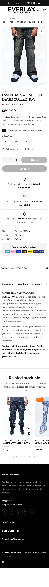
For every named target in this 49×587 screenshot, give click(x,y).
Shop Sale (37, 3)
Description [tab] (8, 284)
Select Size (7, 136)
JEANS (13, 19)
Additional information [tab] (30, 284)
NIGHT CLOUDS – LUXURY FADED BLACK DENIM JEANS (16, 441)
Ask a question (13, 149)
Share (30, 149)
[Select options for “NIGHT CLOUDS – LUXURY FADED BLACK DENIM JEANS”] (29, 433)
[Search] (38, 10)
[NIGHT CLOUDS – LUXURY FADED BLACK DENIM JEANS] (17, 417)
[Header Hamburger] (5, 10)
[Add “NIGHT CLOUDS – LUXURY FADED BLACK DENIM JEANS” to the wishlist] (29, 428)
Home (4, 19)
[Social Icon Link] (4, 512)
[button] (4, 3)
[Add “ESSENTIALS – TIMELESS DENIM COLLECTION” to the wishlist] (41, 32)
